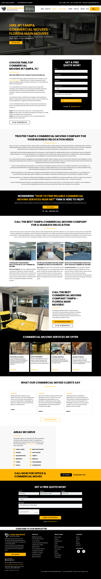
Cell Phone (57, 80)
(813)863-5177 (29, 38)
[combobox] (56, 83)
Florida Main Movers (14, 80)
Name (56, 68)
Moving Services (58, 86)
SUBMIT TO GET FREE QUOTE (50, 517)
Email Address (58, 74)
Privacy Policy (77, 571)
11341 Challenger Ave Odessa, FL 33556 (14, 564)
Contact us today (31, 444)
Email (63, 491)
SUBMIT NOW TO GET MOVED (71, 100)
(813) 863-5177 (95, 2)
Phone (42, 491)
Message (21, 502)
